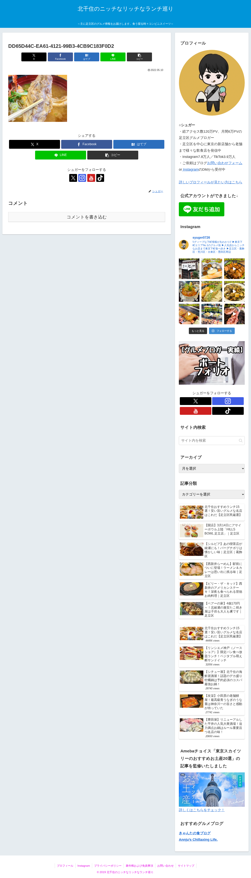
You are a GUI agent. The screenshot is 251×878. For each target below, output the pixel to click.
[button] (139, 57)
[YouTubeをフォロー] (91, 178)
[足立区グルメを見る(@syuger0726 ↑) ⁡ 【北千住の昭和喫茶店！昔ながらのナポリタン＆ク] (189, 268)
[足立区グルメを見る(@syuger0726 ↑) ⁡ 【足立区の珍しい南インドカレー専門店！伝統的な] (211, 268)
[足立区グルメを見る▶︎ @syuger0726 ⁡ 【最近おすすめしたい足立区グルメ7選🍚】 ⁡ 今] (189, 291)
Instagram (190, 169)
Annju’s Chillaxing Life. (198, 840)
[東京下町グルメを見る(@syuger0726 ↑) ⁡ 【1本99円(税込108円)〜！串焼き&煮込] (234, 268)
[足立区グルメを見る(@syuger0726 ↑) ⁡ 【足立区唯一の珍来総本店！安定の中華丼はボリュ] (234, 291)
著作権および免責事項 (139, 865)
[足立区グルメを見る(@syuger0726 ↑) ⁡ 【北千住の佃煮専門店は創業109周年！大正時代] (189, 314)
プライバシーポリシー (108, 865)
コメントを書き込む (87, 217)
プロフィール (65, 865)
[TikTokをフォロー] (100, 178)
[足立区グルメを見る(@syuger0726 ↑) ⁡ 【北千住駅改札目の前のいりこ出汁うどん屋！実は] (211, 291)
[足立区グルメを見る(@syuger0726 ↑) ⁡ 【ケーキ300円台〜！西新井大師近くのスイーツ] (211, 314)
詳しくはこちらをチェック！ (202, 810)
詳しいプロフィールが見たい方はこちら (210, 182)
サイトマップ (186, 865)
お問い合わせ (165, 865)
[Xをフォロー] (73, 178)
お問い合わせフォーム (224, 163)
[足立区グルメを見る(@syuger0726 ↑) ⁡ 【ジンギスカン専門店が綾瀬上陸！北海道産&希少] (234, 314)
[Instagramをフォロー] (82, 178)
